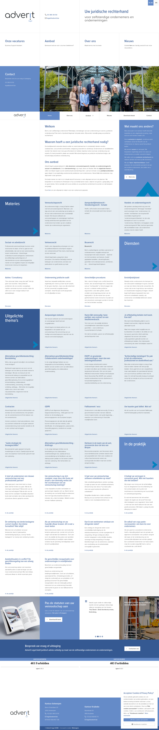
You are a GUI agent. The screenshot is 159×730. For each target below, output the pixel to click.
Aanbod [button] (88, 116)
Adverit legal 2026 (52, 728)
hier (49, 190)
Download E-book (55, 619)
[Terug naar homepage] (20, 16)
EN (156, 3)
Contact (149, 116)
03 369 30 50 (52, 15)
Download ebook (129, 116)
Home (52, 117)
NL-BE (151, 3)
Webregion (75, 728)
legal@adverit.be (53, 18)
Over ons (69, 116)
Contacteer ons (134, 649)
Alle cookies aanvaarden (140, 720)
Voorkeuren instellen (140, 724)
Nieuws (109, 116)
